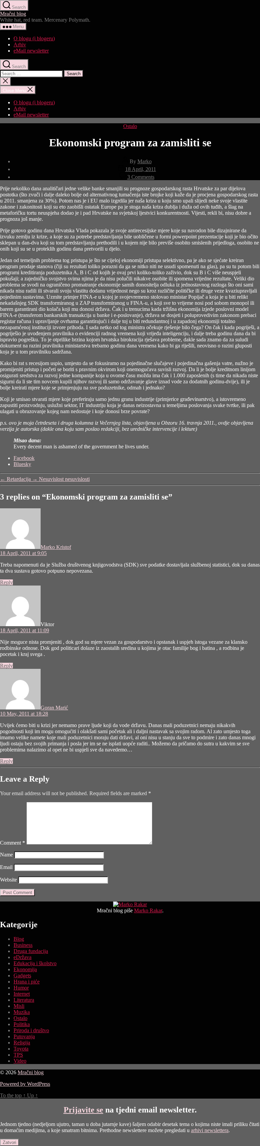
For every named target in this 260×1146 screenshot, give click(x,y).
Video (20, 1061)
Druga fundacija (31, 951)
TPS (18, 1055)
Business (23, 945)
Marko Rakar (148, 910)
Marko (144, 161)
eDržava (22, 957)
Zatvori (9, 1142)
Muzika (22, 1012)
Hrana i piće (27, 981)
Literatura (24, 1000)
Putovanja (24, 1036)
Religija (22, 1042)
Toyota (21, 1049)
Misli (19, 1006)
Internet (22, 994)
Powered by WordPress (25, 1084)
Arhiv (20, 44)
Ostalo (130, 126)
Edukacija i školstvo (35, 963)
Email (6, 867)
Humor (21, 988)
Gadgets (22, 975)
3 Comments (140, 177)
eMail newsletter (31, 51)
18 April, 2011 (140, 169)
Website (8, 880)
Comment (12, 843)
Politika (22, 1024)
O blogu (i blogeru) (34, 38)
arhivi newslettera (210, 1130)
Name (6, 854)
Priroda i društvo (31, 1030)
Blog (19, 939)
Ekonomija (25, 969)
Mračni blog (13, 14)
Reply (6, 582)
